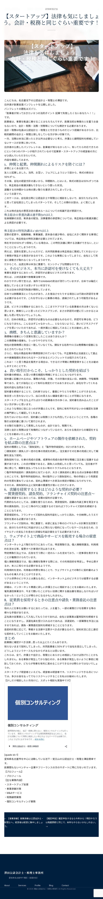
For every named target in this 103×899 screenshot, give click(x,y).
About (7, 885)
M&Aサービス (14, 793)
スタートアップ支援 (17, 784)
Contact (65, 885)
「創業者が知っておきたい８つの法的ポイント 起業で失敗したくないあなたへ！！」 (50, 113)
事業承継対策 (14, 788)
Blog (51, 885)
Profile (38, 885)
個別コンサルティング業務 (21, 801)
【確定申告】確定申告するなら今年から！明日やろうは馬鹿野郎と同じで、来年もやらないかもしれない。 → (71, 822)
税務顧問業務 (14, 797)
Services (22, 885)
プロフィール (14, 776)
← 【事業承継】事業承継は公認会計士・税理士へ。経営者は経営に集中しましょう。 (24, 822)
